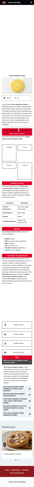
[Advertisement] (17, 22)
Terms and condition (17, 473)
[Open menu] (31, 2)
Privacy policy (15, 470)
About (7, 470)
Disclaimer (25, 470)
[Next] (29, 445)
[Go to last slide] (4, 445)
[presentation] (17, 441)
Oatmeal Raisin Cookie (12, 454)
